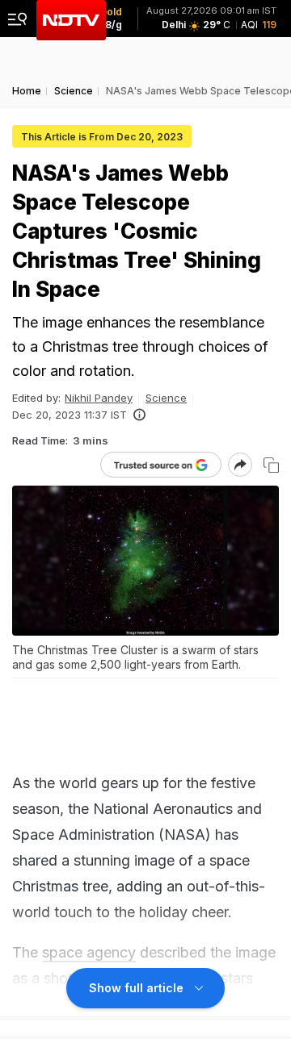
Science (166, 397)
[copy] (271, 465)
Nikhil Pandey (99, 397)
